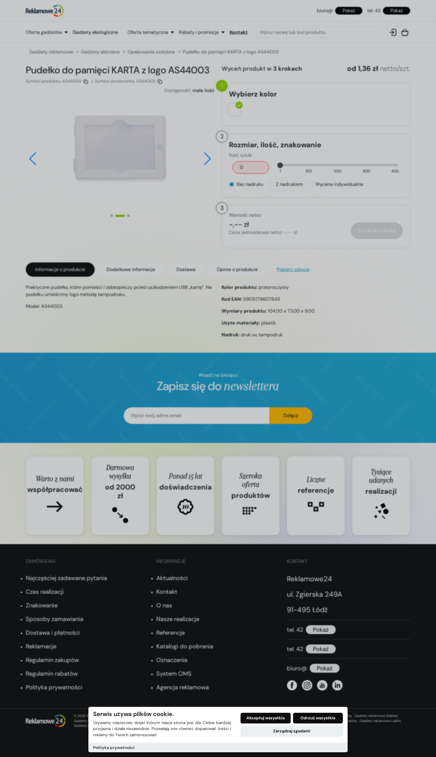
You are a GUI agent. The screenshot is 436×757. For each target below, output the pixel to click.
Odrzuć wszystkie (317, 717)
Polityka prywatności (114, 747)
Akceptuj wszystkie (265, 717)
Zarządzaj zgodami (291, 731)
